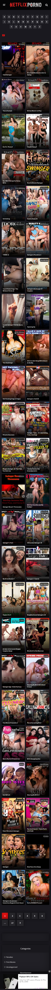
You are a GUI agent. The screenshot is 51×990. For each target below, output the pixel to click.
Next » (20, 923)
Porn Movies (10, 962)
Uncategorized (11, 967)
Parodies (9, 957)
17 (12, 923)
